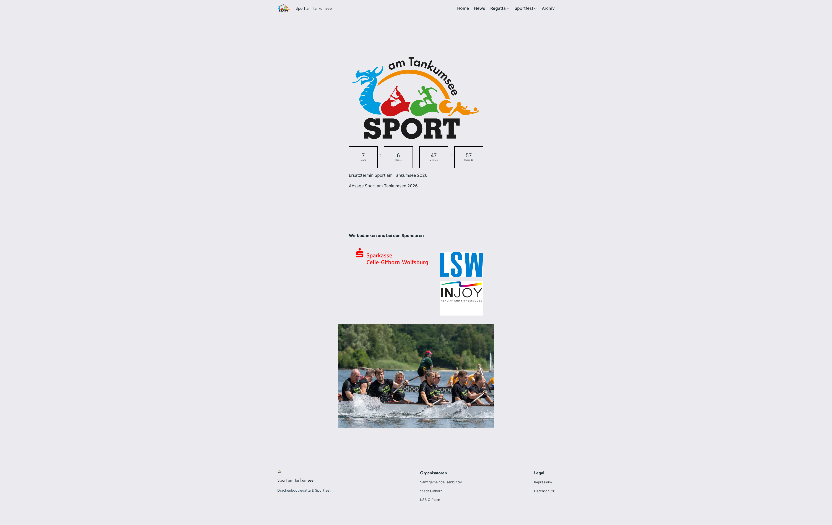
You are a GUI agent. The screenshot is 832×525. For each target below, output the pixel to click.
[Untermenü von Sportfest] (535, 8)
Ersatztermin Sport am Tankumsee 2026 (388, 175)
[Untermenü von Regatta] (508, 8)
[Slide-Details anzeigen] (461, 291)
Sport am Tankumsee (314, 8)
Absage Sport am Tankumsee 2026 (383, 185)
